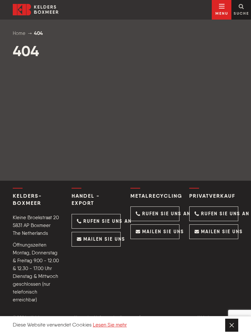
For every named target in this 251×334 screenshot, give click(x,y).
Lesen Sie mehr (110, 325)
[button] (96, 221)
